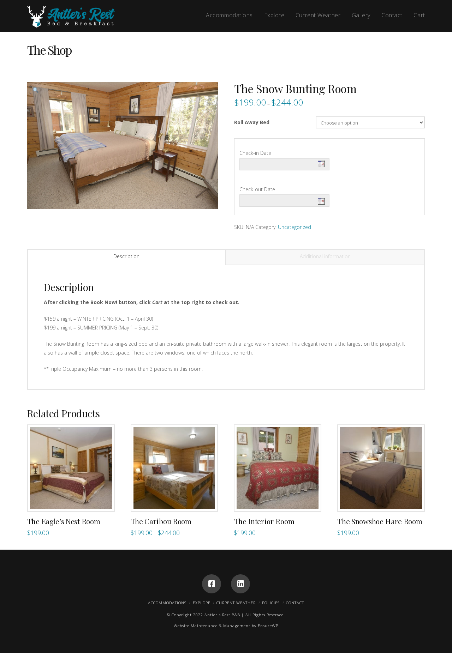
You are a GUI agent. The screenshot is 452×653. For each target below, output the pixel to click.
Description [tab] (126, 256)
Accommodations (167, 602)
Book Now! (74, 498)
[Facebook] (211, 583)
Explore (201, 602)
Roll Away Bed (251, 122)
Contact (295, 602)
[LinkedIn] (240, 583)
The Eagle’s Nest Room (63, 521)
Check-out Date (257, 189)
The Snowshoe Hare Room (379, 521)
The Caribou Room (161, 521)
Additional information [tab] (325, 256)
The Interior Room (264, 521)
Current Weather (236, 602)
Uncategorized (294, 227)
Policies (271, 602)
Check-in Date (255, 153)
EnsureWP (268, 625)
